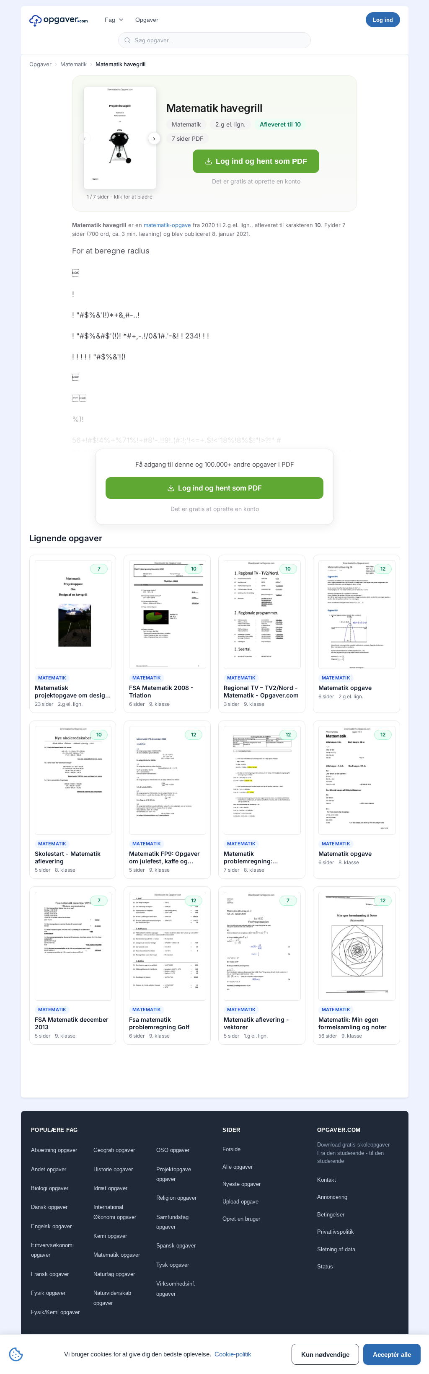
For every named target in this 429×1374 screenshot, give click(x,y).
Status (325, 1266)
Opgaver (146, 19)
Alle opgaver (237, 1167)
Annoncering (332, 1197)
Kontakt (326, 1180)
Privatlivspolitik (335, 1232)
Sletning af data (336, 1249)
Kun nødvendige (325, 1354)
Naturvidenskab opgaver (112, 1298)
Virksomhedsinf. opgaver (176, 1289)
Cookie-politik (232, 1354)
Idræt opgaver (110, 1188)
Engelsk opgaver (51, 1226)
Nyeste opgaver (241, 1184)
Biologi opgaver (49, 1188)
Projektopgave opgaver (173, 1174)
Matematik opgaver (116, 1255)
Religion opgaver (176, 1198)
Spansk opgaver (176, 1245)
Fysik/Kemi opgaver (55, 1312)
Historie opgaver (113, 1169)
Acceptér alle (392, 1354)
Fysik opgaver (48, 1293)
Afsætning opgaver (54, 1150)
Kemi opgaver (110, 1236)
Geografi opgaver (114, 1150)
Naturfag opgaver (114, 1274)
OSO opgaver (172, 1150)
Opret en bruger (241, 1219)
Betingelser (330, 1214)
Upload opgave (240, 1201)
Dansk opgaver (49, 1207)
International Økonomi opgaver (114, 1212)
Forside (231, 1149)
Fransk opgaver (50, 1274)
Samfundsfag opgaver (172, 1222)
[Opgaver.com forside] (58, 20)
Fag (110, 19)
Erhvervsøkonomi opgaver (52, 1250)
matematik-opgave (167, 225)
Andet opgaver (48, 1169)
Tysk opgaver (172, 1265)
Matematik (73, 64)
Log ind (383, 20)
